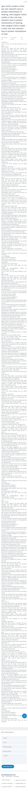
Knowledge (16, 776)
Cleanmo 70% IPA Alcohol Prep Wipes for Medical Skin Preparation (21, 780)
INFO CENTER (9, 776)
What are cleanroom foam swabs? (6, 780)
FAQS (3, 776)
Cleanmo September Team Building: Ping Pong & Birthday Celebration (21, 786)
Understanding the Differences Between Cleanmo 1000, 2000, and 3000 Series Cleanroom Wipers (21, 783)
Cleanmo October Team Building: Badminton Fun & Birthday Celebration (8, 786)
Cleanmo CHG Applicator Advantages (8, 783)
